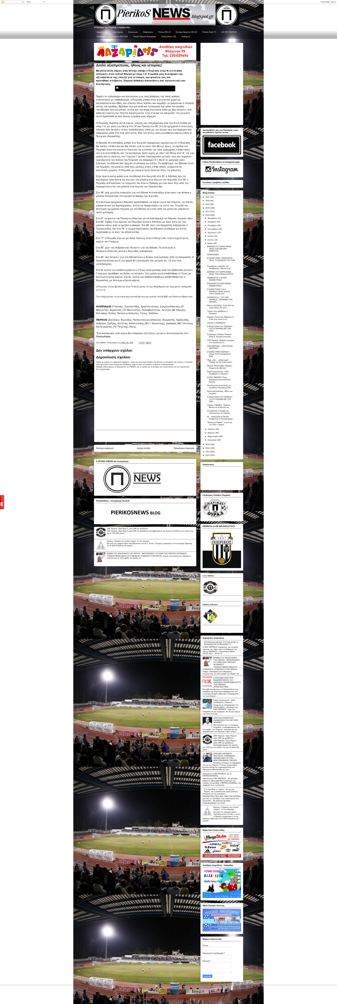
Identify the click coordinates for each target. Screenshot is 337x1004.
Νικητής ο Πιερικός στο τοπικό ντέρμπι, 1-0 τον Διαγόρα (128, 541)
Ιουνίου (211, 240)
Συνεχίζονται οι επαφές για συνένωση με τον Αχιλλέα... (219, 412)
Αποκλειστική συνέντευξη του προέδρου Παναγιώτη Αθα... (219, 386)
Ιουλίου (211, 236)
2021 (207, 197)
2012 (207, 455)
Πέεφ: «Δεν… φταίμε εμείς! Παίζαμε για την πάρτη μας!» (219, 361)
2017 (207, 211)
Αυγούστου (212, 232)
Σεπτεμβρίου (213, 229)
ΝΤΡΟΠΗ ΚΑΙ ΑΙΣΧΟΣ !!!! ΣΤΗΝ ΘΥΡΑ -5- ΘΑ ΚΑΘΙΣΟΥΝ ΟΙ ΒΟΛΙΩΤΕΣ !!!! (221, 643)
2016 (207, 215)
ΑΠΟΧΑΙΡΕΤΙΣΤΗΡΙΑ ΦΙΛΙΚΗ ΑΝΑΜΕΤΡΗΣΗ (219, 284)
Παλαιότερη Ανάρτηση (184, 448)
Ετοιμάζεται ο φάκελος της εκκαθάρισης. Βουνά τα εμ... (219, 267)
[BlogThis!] (142, 343)
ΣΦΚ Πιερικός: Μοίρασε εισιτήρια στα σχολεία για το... (220, 341)
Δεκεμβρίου (212, 218)
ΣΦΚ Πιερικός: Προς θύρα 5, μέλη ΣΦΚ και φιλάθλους (127, 529)
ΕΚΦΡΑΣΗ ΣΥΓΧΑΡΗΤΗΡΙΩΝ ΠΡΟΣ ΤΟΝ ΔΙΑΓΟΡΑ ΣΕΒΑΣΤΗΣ (219, 248)
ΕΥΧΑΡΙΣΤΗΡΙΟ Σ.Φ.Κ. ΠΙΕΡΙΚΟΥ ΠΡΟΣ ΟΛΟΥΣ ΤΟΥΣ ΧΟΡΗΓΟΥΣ (218, 291)
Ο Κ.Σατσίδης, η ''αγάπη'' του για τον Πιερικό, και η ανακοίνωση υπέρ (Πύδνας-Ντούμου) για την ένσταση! (220, 791)
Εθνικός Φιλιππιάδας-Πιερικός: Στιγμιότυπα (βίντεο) (219, 367)
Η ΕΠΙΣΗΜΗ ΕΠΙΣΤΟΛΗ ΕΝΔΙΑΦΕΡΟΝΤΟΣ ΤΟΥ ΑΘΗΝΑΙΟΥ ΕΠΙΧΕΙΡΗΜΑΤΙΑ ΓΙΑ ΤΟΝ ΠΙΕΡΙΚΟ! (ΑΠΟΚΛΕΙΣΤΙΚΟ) (227, 682)
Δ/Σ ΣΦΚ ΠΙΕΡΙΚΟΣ (229, 32)
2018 (207, 208)
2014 (207, 448)
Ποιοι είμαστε (118, 32)
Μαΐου (210, 243)
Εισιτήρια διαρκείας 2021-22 (186, 32)
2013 (207, 452)
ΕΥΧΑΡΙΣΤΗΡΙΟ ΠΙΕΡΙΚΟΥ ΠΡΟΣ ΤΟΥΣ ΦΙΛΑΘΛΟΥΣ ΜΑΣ (219, 354)
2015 (207, 444)
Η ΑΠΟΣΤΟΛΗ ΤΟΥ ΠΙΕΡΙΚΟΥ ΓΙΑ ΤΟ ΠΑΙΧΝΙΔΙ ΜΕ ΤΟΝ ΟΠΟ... (219, 328)
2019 (207, 204)
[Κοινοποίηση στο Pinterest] (150, 343)
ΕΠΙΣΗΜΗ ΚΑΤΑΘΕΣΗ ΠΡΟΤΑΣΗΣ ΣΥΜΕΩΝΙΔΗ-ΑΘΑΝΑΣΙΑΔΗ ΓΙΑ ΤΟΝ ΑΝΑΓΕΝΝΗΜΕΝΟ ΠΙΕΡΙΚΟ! (225, 757)
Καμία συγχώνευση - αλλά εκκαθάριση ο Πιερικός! (218, 372)
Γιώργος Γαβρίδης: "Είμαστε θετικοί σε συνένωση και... (219, 406)
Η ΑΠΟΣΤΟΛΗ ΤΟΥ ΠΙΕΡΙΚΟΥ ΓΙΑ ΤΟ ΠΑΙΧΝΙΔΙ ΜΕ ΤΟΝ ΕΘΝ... (219, 399)
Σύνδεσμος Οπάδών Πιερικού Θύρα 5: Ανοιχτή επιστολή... (219, 335)
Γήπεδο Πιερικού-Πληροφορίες (144, 37)
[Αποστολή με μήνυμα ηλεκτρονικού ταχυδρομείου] (140, 343)
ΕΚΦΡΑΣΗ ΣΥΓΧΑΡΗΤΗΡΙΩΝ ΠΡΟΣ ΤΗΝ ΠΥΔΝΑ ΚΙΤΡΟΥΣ (220, 273)
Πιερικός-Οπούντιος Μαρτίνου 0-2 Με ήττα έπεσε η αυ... (220, 318)
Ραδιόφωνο (186, 37)
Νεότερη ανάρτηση (104, 448)
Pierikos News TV (209, 32)
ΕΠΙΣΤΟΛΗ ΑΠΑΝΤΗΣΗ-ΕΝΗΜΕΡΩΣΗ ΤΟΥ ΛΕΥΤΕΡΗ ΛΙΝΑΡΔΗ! (225, 720)
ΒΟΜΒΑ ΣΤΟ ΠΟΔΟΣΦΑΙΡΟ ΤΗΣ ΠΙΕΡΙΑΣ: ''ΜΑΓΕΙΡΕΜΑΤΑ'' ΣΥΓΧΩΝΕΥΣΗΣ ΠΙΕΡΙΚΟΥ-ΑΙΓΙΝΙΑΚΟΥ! (147, 553)
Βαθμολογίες (148, 32)
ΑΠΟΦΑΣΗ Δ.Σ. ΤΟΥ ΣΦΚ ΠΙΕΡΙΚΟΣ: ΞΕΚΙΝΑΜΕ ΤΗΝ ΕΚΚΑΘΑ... (219, 299)
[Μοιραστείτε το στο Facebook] (147, 343)
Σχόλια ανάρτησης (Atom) (150, 455)
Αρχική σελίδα (102, 32)
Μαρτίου (211, 433)
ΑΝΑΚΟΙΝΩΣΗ (213, 254)
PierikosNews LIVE (168, 37)
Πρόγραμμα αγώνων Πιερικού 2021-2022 (112, 37)
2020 (207, 201)
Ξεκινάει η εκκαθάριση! (216, 323)
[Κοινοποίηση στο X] (145, 343)
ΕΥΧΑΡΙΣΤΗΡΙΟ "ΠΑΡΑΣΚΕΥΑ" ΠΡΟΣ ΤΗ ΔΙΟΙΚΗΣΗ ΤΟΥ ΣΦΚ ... (221, 260)
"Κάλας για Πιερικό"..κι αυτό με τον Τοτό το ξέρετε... (219, 423)
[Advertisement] (145, 436)
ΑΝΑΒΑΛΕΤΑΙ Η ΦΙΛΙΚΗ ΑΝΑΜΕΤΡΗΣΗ (217, 279)
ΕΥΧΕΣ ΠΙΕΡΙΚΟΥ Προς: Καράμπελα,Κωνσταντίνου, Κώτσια (219, 379)
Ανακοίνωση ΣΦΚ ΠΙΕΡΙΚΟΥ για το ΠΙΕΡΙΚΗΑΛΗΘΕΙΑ (217, 775)
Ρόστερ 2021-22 (164, 32)
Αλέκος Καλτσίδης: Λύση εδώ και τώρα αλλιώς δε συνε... (220, 306)
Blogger (186, 999)
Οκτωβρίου (212, 225)
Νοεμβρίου (212, 222)
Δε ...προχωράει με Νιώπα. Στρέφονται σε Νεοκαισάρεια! (220, 418)
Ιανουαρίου (212, 440)
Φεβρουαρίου (213, 436)
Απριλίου (211, 429)
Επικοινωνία (133, 32)
